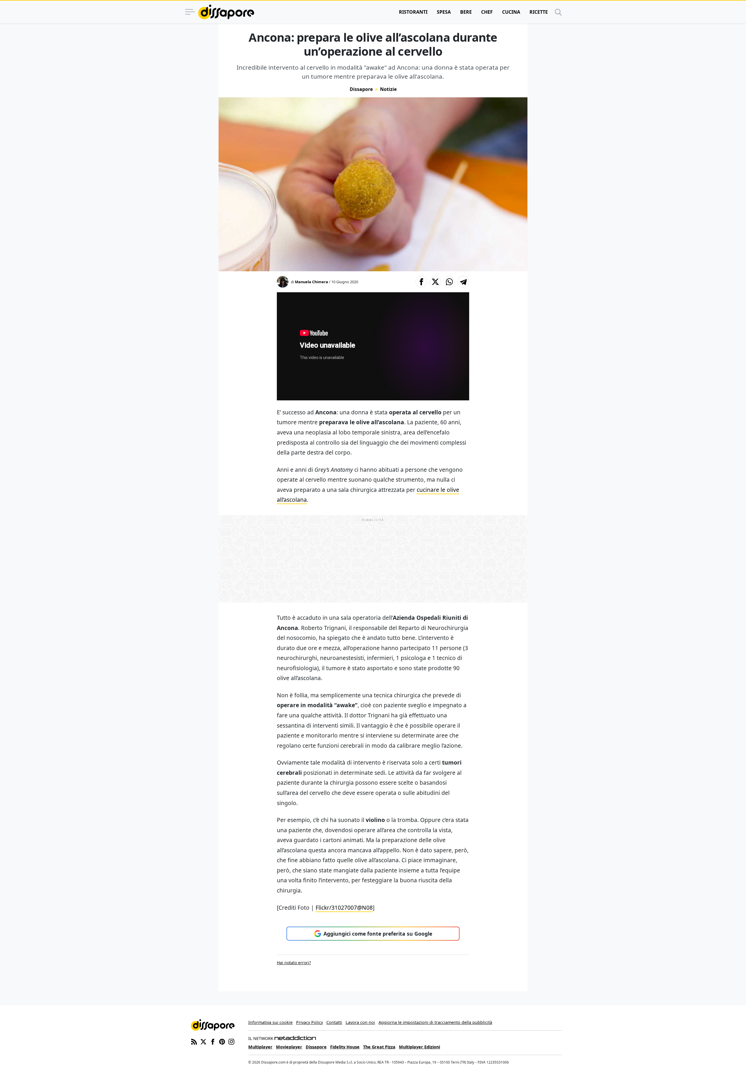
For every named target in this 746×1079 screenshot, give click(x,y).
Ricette (538, 12)
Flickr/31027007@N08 (344, 907)
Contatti (334, 1022)
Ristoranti (413, 12)
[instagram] (231, 1041)
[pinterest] (222, 1041)
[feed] (194, 1041)
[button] (421, 282)
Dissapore (361, 89)
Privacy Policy (309, 1022)
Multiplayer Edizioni (419, 1047)
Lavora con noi (360, 1022)
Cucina (511, 12)
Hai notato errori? (294, 962)
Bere (466, 12)
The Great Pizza (379, 1047)
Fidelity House (345, 1047)
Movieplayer (289, 1047)
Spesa (444, 12)
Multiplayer (260, 1047)
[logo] (226, 12)
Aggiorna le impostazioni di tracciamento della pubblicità (435, 1022)
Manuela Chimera (311, 281)
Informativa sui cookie (270, 1022)
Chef (487, 12)
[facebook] (213, 1041)
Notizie (388, 89)
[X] (203, 1041)
